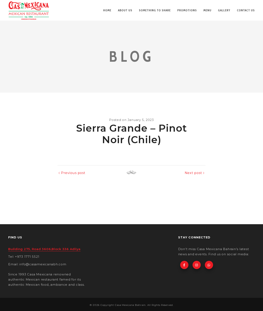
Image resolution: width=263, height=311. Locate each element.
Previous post (73, 173)
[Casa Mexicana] (28, 10)
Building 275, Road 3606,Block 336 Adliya (44, 249)
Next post (193, 173)
